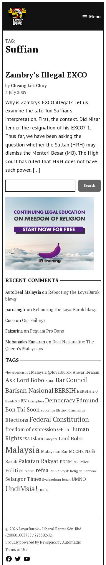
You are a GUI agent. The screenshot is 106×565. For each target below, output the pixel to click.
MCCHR (76, 451)
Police (84, 462)
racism (29, 471)
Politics (14, 470)
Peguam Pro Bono (47, 331)
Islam (37, 438)
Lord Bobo (70, 438)
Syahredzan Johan (56, 479)
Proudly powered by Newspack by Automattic (43, 542)
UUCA (43, 490)
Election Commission (70, 410)
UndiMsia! (21, 488)
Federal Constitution (59, 419)
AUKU (49, 381)
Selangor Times (23, 478)
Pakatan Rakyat (38, 461)
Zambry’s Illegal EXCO (46, 75)
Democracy (60, 400)
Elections (16, 419)
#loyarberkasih (16, 372)
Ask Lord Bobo (24, 380)
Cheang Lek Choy (29, 85)
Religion (76, 471)
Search (89, 185)
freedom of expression (30, 429)
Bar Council (72, 380)
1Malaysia (38, 372)
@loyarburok (60, 372)
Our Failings (33, 320)
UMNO (79, 479)
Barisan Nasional (29, 390)
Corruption (36, 401)
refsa (42, 470)
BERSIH (65, 390)
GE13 (63, 429)
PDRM (66, 461)
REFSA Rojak (59, 471)
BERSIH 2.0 (87, 391)
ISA (26, 438)
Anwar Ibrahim (86, 372)
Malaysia (22, 449)
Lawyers (50, 439)
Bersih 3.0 (12, 401)
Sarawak (90, 471)
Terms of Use (16, 549)
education (48, 410)
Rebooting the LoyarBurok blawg (65, 309)
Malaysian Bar (54, 451)
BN (24, 401)
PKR (76, 462)
